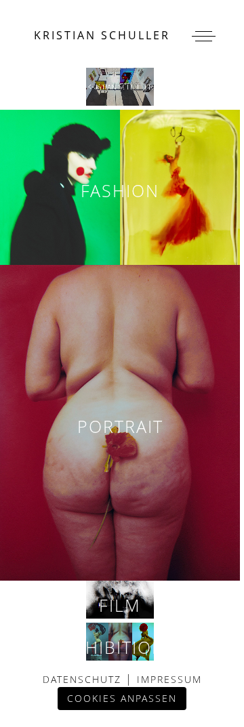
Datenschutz (84, 679)
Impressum (167, 679)
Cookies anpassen (122, 698)
